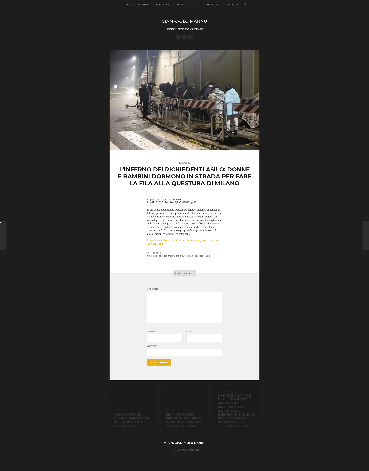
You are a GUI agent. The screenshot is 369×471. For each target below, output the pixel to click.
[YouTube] (190, 37)
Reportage (163, 4)
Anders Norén (190, 450)
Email (190, 331)
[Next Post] (366, 235)
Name (151, 331)
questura (186, 256)
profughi (174, 256)
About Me (144, 4)
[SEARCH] (244, 4)
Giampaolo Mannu (184, 21)
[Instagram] (184, 37)
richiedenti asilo (202, 256)
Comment (152, 289)
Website (152, 346)
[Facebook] (178, 37)
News (197, 4)
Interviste (213, 4)
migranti (153, 256)
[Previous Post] (3, 235)
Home (129, 4)
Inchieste (182, 4)
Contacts (232, 4)
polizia (163, 256)
